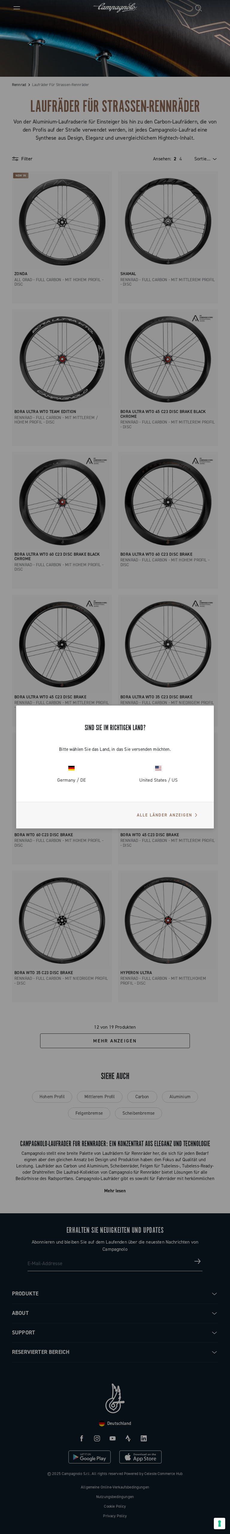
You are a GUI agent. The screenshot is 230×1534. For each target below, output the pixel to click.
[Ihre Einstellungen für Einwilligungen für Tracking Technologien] (219, 1523)
